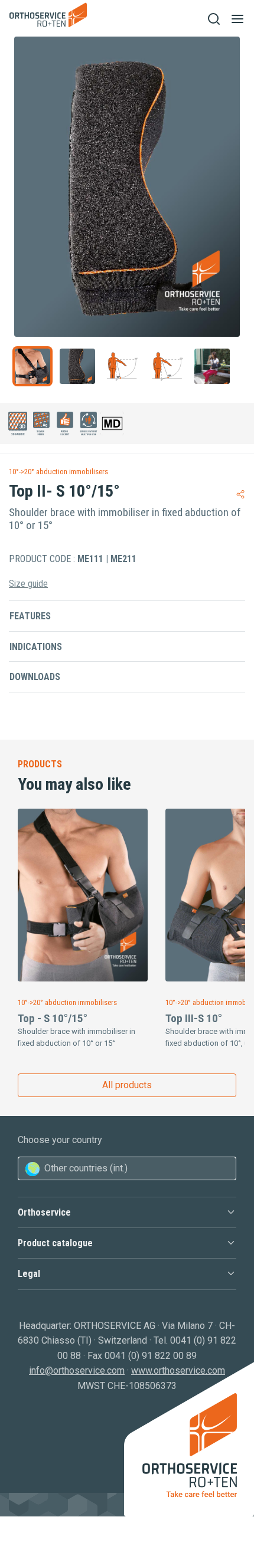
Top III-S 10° (193, 1018)
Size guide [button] (28, 583)
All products (127, 1085)
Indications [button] (35, 646)
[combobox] (127, 1168)
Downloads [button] (34, 676)
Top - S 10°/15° (52, 1018)
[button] (127, 1212)
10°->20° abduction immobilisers (58, 471)
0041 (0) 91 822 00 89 (151, 1355)
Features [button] (30, 616)
